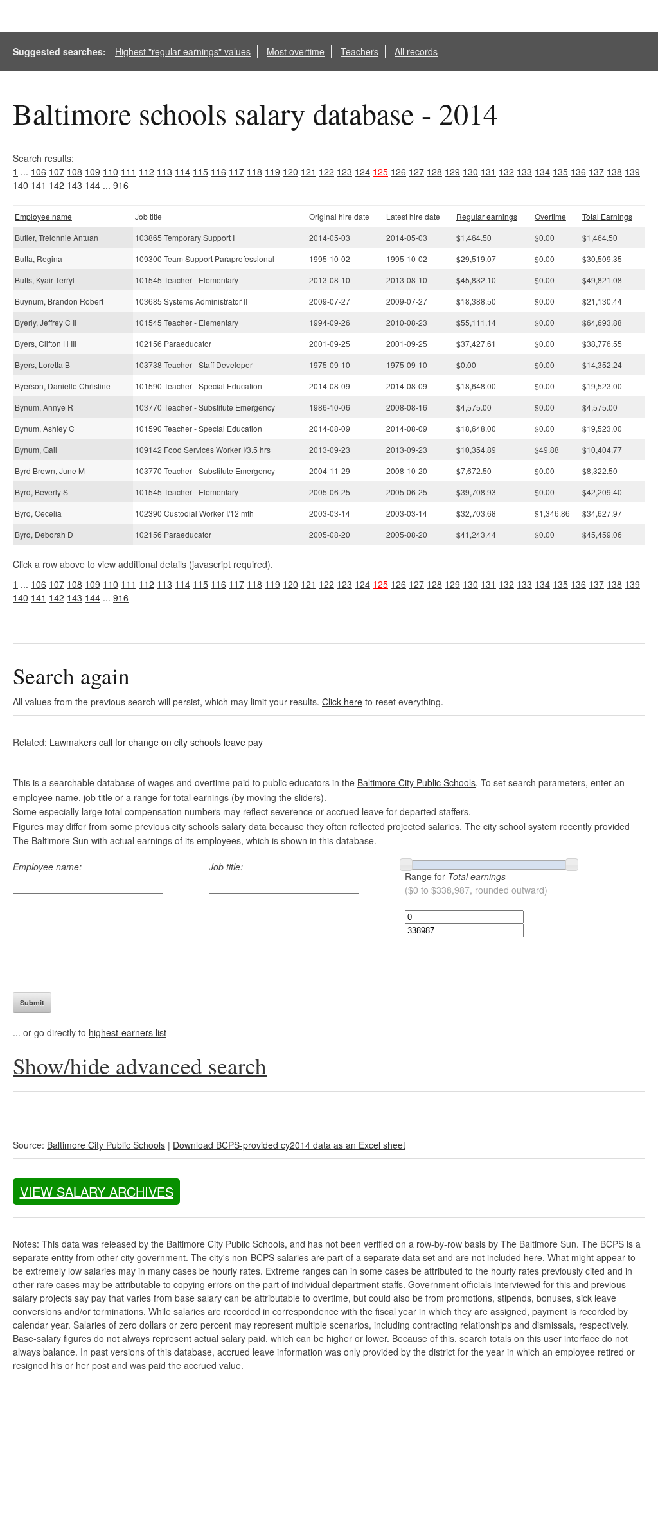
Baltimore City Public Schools (416, 782)
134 (542, 171)
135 (560, 171)
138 (614, 171)
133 (524, 171)
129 (452, 171)
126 (398, 171)
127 (416, 171)
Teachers (359, 51)
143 (74, 185)
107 (56, 171)
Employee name (43, 216)
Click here (342, 701)
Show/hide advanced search (140, 1065)
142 (56, 185)
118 (254, 171)
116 (218, 171)
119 (272, 171)
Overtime (550, 216)
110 (110, 171)
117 (236, 171)
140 (20, 185)
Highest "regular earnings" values (183, 51)
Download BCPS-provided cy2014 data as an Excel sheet (289, 1144)
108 (74, 171)
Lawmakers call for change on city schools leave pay (156, 742)
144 (92, 185)
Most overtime (296, 51)
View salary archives (96, 1191)
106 (38, 171)
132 (506, 171)
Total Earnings (607, 216)
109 (92, 171)
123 (344, 171)
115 (200, 171)
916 (121, 185)
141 (38, 185)
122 (326, 171)
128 (434, 171)
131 (488, 171)
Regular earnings (486, 216)
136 (578, 171)
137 (596, 171)
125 (380, 171)
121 (308, 171)
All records (416, 51)
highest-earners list (127, 1032)
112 (146, 171)
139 (632, 171)
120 (290, 171)
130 (470, 171)
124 (362, 171)
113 (164, 171)
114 (182, 171)
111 (128, 171)
